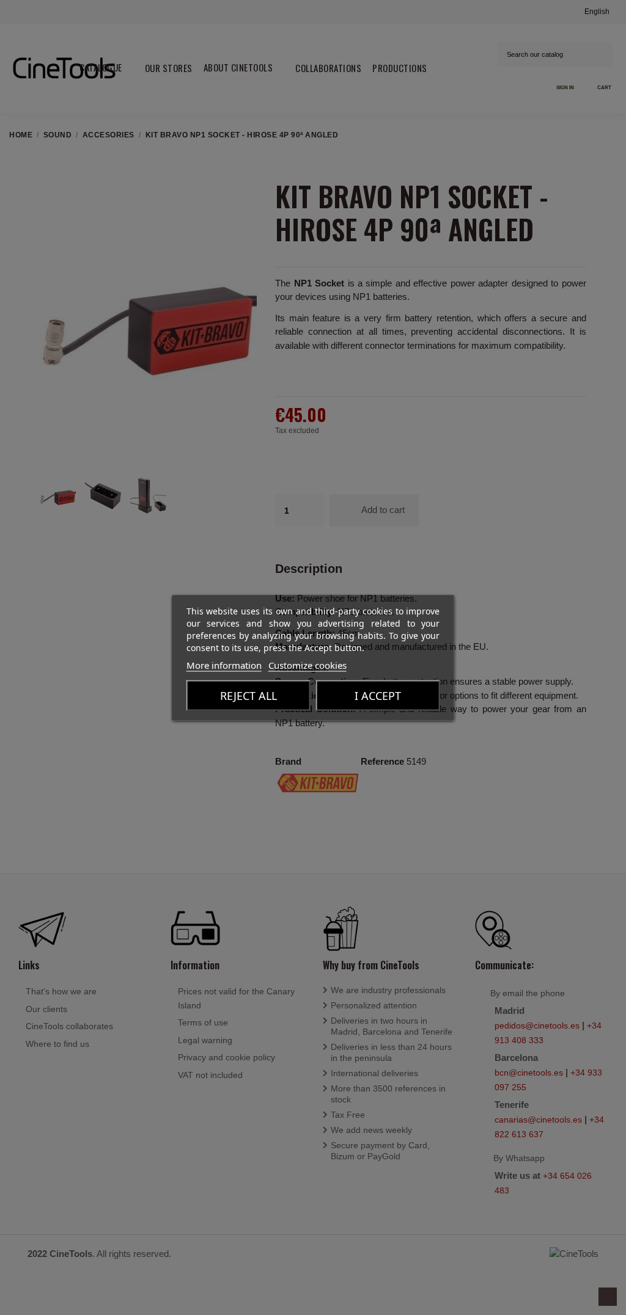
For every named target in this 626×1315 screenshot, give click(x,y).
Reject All (248, 695)
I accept (378, 695)
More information (224, 664)
